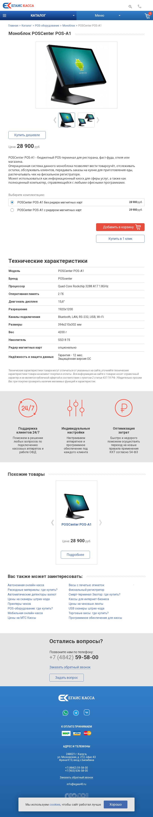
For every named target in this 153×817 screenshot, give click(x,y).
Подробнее (75, 555)
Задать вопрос (66, 678)
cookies (54, 804)
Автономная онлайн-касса (26, 585)
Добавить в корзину (118, 227)
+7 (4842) (144, 6)
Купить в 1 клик (120, 239)
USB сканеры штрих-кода (86, 608)
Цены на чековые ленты (86, 604)
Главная (13, 25)
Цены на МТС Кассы (22, 618)
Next (98, 120)
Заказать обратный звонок (69, 667)
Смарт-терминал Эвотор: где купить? (94, 594)
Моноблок (69, 25)
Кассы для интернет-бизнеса (89, 599)
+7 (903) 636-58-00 (76, 770)
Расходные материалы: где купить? (32, 590)
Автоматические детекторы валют (32, 594)
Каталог (27, 25)
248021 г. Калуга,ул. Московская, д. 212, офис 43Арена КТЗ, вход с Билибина (76, 757)
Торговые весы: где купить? (89, 613)
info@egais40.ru (76, 784)
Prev (55, 120)
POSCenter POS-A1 (90, 25)
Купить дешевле (27, 135)
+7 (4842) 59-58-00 (76, 767)
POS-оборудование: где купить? (30, 608)
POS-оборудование (47, 25)
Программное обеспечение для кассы (95, 618)
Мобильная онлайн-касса (25, 613)
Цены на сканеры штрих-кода (29, 599)
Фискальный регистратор (86, 590)
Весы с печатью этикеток (86, 585)
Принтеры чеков (19, 604)
